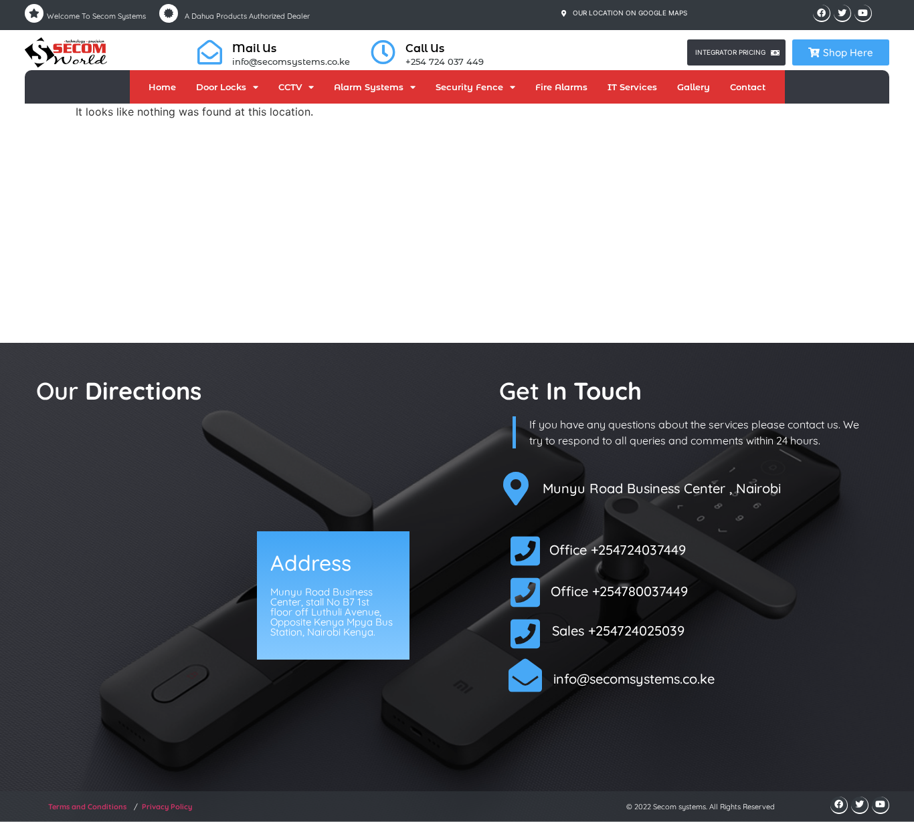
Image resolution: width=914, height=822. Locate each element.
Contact (747, 87)
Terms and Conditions (87, 806)
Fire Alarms (561, 87)
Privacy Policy (167, 806)
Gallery (693, 87)
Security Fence (469, 87)
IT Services (632, 87)
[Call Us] (383, 52)
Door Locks (221, 87)
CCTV (290, 87)
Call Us (424, 48)
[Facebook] (821, 13)
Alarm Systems (368, 87)
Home (162, 87)
